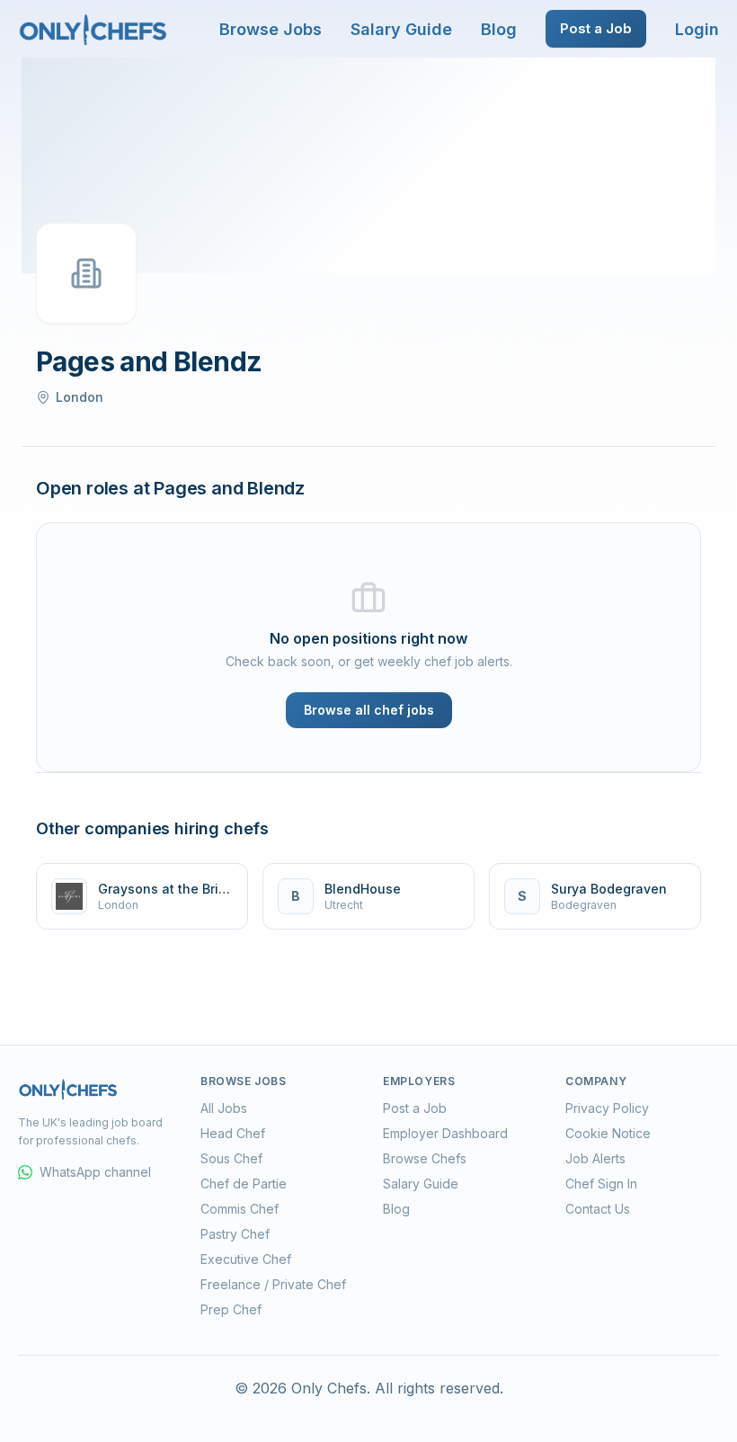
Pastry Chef (235, 1234)
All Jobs (223, 1108)
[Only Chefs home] (93, 28)
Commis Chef (239, 1208)
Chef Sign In (601, 1183)
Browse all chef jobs (369, 709)
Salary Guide (401, 29)
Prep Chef (231, 1309)
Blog (499, 29)
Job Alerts (595, 1158)
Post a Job (596, 28)
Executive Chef (245, 1259)
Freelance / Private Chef (273, 1284)
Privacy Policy (607, 1108)
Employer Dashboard (445, 1133)
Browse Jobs (270, 29)
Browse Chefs (424, 1158)
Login (697, 29)
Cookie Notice (608, 1133)
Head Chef (232, 1133)
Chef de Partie (243, 1183)
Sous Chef (231, 1158)
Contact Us (597, 1208)
